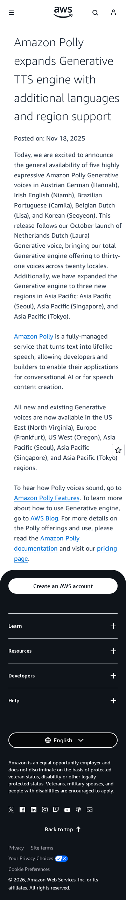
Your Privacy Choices (30, 858)
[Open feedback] (118, 450)
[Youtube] (67, 810)
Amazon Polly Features (46, 498)
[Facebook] (22, 810)
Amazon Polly (33, 336)
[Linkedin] (33, 810)
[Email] (89, 810)
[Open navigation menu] (11, 12)
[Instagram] (45, 810)
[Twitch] (56, 810)
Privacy (16, 848)
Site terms (42, 848)
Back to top (59, 829)
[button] (63, 586)
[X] (11, 810)
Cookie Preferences (29, 869)
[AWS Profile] (113, 13)
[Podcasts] (78, 810)
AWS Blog (44, 518)
